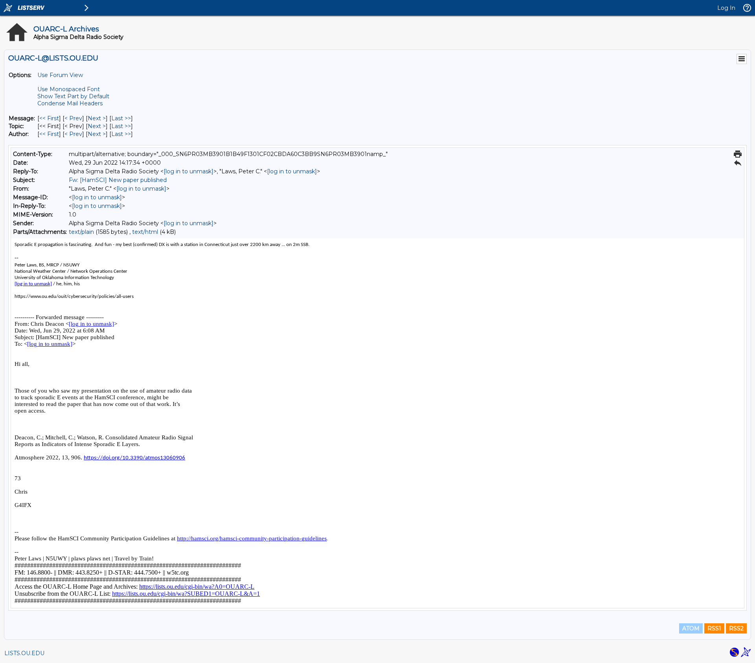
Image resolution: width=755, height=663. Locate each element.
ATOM (691, 628)
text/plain (81, 231)
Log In (726, 7)
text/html (145, 231)
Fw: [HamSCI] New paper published (118, 180)
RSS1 (714, 628)
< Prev (73, 118)
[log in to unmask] (189, 171)
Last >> (121, 118)
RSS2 (736, 628)
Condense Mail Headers (70, 103)
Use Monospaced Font (68, 89)
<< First (49, 118)
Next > (97, 118)
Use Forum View (60, 75)
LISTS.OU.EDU (24, 653)
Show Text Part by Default (73, 96)
